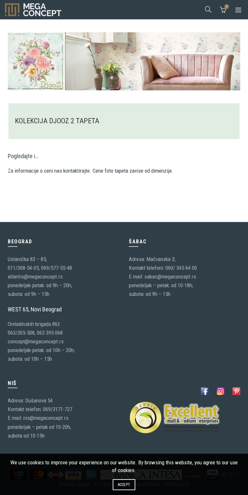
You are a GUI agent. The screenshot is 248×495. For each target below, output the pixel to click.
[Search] (208, 9)
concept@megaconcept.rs (36, 341)
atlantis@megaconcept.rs (35, 276)
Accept (124, 484)
